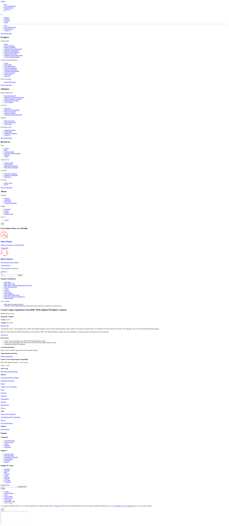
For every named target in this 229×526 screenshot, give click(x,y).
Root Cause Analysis (10, 111)
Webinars (7, 155)
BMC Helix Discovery (10, 287)
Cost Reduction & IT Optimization (10, 417)
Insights (6, 148)
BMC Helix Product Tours (11, 295)
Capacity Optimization (10, 69)
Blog (5, 4)
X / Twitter (7, 480)
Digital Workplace (9, 46)
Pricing (6, 184)
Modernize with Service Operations (14, 97)
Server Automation (9, 73)
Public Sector (8, 124)
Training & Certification (11, 175)
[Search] (5, 11)
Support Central (8, 162)
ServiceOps (7, 108)
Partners (6, 212)
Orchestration (8, 74)
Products (6, 17)
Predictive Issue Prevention (12, 110)
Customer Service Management (13, 49)
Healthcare (4, 396)
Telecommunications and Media (10, 377)
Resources (7, 21)
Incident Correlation (10, 113)
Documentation (8, 293)
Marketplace (7, 177)
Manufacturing (5, 405)
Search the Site (5, 485)
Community (7, 482)
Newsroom (7, 209)
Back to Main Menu (6, 33)
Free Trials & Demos (10, 6)
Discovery (7, 76)
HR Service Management (11, 50)
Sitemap (6, 462)
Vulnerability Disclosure (11, 457)
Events (6, 156)
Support (6, 290)
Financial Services (9, 121)
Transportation (5, 399)
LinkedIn (6, 470)
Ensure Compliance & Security (13, 99)
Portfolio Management (10, 54)
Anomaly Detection (9, 130)
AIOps (6, 63)
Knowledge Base (9, 455)
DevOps (3, 420)
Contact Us (7, 9)
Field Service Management (11, 52)
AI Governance (8, 102)
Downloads (7, 460)
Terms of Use (58, 506)
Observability (8, 65)
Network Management (10, 68)
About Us (7, 198)
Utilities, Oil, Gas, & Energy (9, 387)
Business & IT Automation (8, 414)
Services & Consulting (10, 173)
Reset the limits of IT (10, 96)
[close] (1, 273)
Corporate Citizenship (10, 203)
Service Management (7, 423)
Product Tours (8, 183)
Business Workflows (10, 47)
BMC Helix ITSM (9, 284)
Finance (3, 384)
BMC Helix (7, 282)
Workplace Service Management (13, 55)
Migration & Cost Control (11, 100)
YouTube (6, 474)
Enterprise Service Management (13, 115)
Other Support (8, 164)
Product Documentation (11, 166)
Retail (2, 390)
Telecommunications (10, 122)
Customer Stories (9, 152)
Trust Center (7, 201)
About (6, 22)
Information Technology (7, 380)
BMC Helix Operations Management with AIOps (18, 285)
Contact (6, 211)
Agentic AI (7, 135)
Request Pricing (8, 8)
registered (118, 506)
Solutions (7, 19)
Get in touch (4, 335)
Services (3, 408)
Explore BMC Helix (10, 82)
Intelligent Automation (10, 133)
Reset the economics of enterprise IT (14, 296)
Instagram (7, 477)
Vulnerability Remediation (11, 71)
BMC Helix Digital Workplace (9, 371)
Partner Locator (8, 214)
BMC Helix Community (11, 167)
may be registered (128, 506)
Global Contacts (8, 442)
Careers (6, 220)
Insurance (3, 402)
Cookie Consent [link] (8, 503)
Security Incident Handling (12, 57)
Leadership (7, 200)
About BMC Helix (9, 440)
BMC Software (5, 429)
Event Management (9, 66)
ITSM (6, 44)
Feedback (7, 445)
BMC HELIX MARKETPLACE (13, 304)
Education (3, 393)
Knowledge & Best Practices (12, 153)
